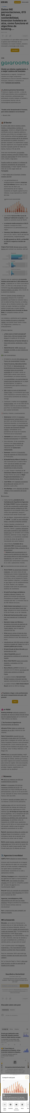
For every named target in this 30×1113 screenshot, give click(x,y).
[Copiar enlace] (4, 1104)
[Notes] (22, 1104)
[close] (27, 1077)
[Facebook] (10, 1104)
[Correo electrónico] (16, 1104)
